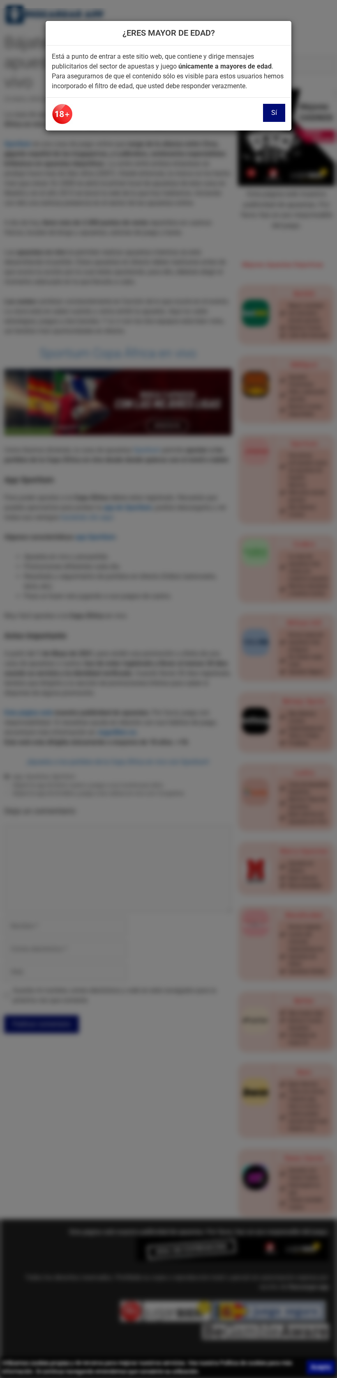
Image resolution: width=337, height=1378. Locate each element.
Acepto (321, 1367)
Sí (274, 113)
